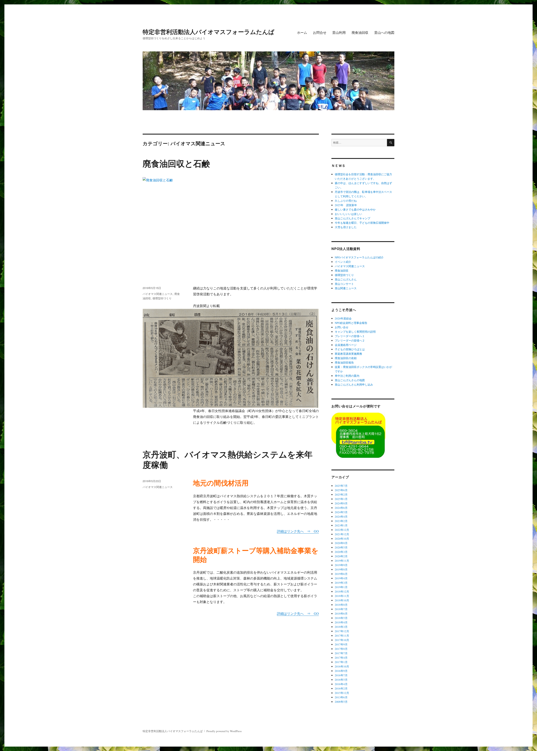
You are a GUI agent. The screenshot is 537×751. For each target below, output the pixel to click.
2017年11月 (342, 635)
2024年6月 (341, 508)
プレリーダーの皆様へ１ (350, 336)
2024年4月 (341, 516)
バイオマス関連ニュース (158, 294)
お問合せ (319, 32)
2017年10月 (342, 640)
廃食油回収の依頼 (346, 358)
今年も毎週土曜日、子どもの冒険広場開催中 (362, 223)
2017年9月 (341, 644)
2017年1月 (341, 662)
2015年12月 (342, 693)
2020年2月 (341, 556)
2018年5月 (341, 618)
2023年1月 (341, 525)
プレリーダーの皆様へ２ (350, 340)
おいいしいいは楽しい (348, 214)
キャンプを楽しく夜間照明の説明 (355, 332)
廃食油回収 (360, 32)
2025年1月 (341, 499)
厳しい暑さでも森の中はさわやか (355, 209)
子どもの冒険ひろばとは (350, 349)
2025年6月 (341, 490)
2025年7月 (341, 486)
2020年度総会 (343, 318)
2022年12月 (342, 530)
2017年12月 (342, 631)
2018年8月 (341, 605)
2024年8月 (341, 503)
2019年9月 (341, 565)
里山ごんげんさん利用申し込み (354, 384)
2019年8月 (341, 569)
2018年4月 (341, 622)
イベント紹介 (343, 262)
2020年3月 (341, 552)
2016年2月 (341, 688)
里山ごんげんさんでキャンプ (352, 218)
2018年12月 (342, 591)
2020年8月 (341, 543)
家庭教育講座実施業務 (348, 354)
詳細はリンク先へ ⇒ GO (298, 531)
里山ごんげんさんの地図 (350, 380)
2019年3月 (341, 583)
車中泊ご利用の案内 (347, 376)
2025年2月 (341, 494)
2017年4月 (341, 657)
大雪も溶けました (346, 227)
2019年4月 (341, 578)
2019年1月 (341, 587)
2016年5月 (341, 680)
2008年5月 (341, 702)
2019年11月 (342, 561)
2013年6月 (341, 697)
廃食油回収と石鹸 (176, 163)
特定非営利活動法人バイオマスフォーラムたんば (208, 31)
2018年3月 (341, 627)
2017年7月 (341, 653)
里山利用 (339, 32)
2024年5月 (341, 512)
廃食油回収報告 (344, 362)
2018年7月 (341, 609)
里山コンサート (344, 284)
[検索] (390, 142)
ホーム (302, 32)
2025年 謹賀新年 (346, 205)
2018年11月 (342, 596)
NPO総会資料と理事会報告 (351, 323)
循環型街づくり (162, 298)
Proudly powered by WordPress (224, 731)
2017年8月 (341, 649)
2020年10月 (342, 538)
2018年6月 (341, 613)
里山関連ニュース (346, 288)
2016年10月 (342, 666)
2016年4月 (341, 684)
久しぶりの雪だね (346, 201)
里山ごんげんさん (346, 279)
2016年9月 (341, 671)
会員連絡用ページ (346, 345)
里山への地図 (384, 32)
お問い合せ (341, 327)
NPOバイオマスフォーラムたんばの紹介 (359, 257)
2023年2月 (341, 521)
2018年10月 (342, 600)
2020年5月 (341, 547)
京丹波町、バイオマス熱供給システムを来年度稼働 (228, 459)
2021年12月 (342, 534)
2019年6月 (341, 574)
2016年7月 (341, 675)
